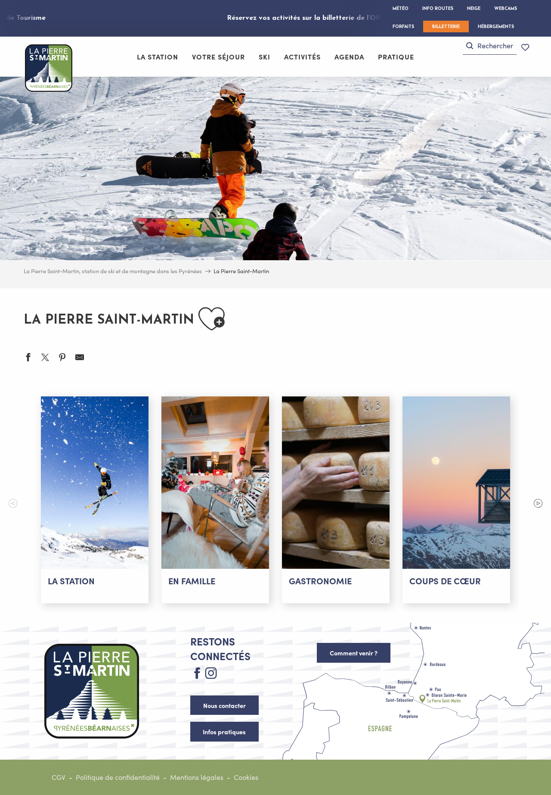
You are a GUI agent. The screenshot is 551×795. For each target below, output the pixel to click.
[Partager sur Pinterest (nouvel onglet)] (62, 358)
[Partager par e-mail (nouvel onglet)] (79, 358)
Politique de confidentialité (118, 777)
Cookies (246, 777)
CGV (58, 777)
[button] (490, 45)
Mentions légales (196, 777)
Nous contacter (224, 705)
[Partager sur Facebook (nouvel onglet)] (28, 358)
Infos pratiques (224, 731)
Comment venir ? (354, 652)
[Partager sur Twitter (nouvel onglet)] (45, 358)
